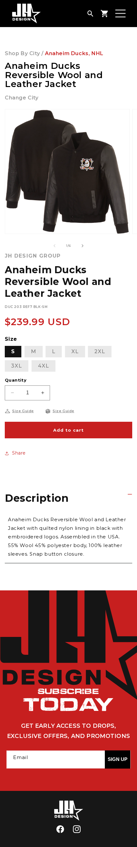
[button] (90, 13)
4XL (43, 366)
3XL (16, 366)
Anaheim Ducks (67, 53)
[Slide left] (54, 246)
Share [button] (19, 453)
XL (75, 351)
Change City (22, 98)
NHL (97, 53)
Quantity (15, 380)
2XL (99, 351)
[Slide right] (83, 246)
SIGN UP (117, 759)
